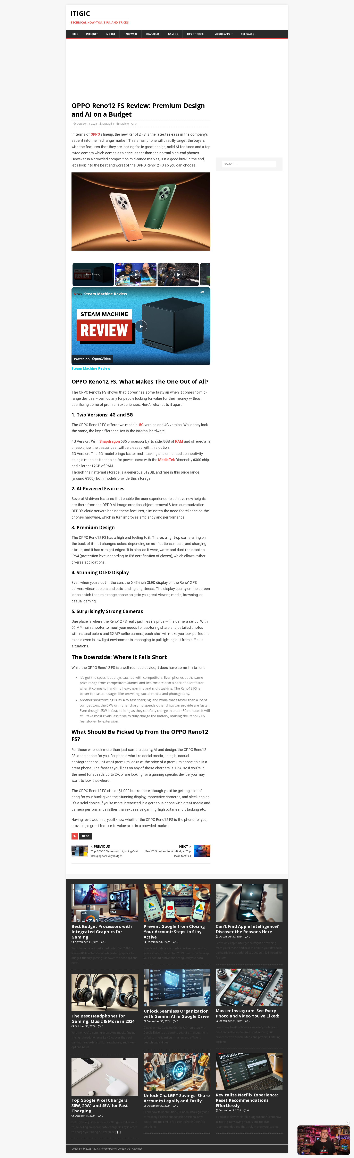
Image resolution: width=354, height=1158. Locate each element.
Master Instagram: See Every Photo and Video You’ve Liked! (247, 1013)
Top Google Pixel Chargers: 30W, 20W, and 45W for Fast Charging (99, 1105)
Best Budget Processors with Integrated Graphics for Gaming (101, 932)
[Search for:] (249, 164)
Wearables (153, 33)
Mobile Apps (222, 33)
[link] (78, 294)
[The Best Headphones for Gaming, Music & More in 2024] (104, 1009)
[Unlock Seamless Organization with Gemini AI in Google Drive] (177, 1004)
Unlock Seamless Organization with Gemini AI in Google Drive (176, 1013)
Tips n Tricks (195, 33)
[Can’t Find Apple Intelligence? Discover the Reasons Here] (249, 919)
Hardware (130, 33)
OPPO (95, 134)
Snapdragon (109, 441)
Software (247, 33)
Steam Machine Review (105, 293)
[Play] (136, 274)
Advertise (137, 1148)
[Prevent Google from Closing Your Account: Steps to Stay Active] (177, 919)
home (74, 33)
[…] (119, 1132)
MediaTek (166, 460)
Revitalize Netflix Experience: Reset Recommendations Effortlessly (247, 1100)
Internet (92, 33)
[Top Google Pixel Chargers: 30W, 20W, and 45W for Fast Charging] (104, 1093)
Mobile (110, 33)
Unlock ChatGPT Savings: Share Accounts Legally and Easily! (177, 1098)
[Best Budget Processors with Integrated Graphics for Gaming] (104, 919)
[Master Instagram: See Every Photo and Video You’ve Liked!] (249, 1004)
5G (141, 425)
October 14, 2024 (87, 123)
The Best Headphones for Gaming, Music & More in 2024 (102, 1018)
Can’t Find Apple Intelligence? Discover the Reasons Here (247, 929)
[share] (202, 292)
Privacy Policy (108, 1148)
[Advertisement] (177, 67)
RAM (179, 441)
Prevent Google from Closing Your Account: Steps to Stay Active (174, 932)
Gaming (173, 33)
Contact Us (124, 1148)
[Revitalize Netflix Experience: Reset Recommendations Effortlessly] (249, 1088)
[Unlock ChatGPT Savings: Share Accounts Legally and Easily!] (177, 1088)
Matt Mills (108, 123)
